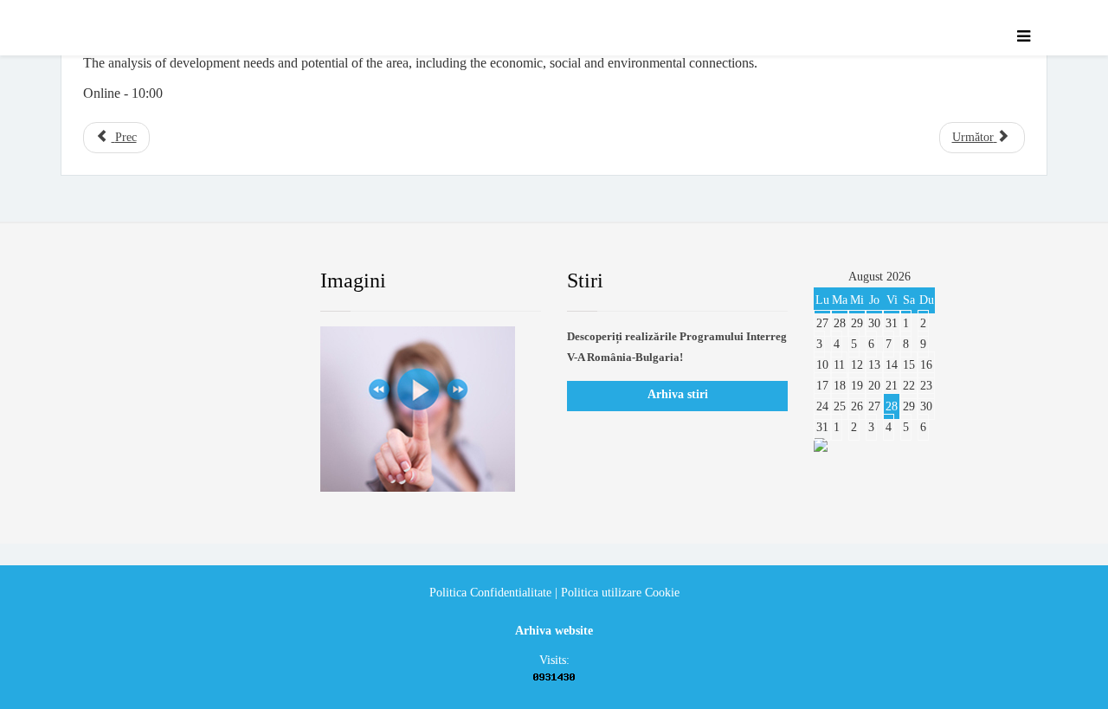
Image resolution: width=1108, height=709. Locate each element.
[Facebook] (98, 281)
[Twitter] (151, 281)
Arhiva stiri (677, 394)
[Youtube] (203, 281)
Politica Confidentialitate (490, 592)
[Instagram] (255, 281)
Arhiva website (554, 630)
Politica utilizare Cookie (620, 592)
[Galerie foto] (430, 409)
